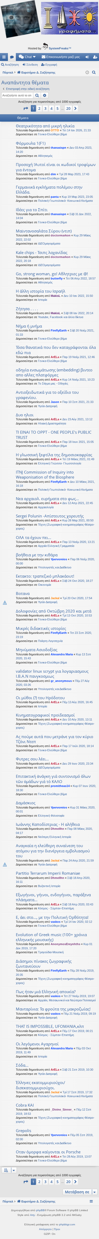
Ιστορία (42, 299)
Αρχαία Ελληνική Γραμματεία (56, 545)
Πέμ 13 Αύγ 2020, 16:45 (77, 702)
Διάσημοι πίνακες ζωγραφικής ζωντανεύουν (44, 963)
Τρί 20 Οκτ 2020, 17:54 (77, 598)
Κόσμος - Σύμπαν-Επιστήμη (56, 908)
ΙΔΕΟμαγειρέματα (49, 243)
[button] (26, 108)
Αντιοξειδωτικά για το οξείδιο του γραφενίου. (47, 395)
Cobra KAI (25, 1105)
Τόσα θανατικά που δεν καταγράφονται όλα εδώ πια (56, 350)
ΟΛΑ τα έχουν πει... (33, 537)
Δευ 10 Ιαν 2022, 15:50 (78, 295)
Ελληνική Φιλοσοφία (51, 815)
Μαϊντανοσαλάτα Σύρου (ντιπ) (44, 231)
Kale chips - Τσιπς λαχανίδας (41, 252)
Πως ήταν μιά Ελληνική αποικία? (46, 991)
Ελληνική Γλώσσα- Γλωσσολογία (59, 463)
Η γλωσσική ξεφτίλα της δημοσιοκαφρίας (54, 454)
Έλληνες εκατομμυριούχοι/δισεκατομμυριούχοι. (40, 1085)
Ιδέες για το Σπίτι (32, 209)
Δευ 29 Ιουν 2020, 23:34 (77, 763)
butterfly (57, 278)
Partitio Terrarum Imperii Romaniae (48, 873)
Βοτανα (23, 593)
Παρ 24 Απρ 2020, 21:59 (78, 860)
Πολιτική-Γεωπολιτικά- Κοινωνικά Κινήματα (65, 200)
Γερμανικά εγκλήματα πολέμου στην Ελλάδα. (49, 189)
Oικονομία (44, 584)
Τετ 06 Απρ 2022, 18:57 (81, 278)
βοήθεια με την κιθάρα (37, 554)
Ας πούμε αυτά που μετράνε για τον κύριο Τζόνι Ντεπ (54, 739)
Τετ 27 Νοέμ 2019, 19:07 (79, 996)
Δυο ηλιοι (25, 414)
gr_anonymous (61, 680)
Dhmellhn (57, 828)
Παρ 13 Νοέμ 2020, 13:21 (78, 541)
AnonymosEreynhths (65, 944)
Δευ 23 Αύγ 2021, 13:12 (77, 419)
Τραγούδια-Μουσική (51, 952)
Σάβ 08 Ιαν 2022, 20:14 (78, 313)
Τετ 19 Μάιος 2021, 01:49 (78, 459)
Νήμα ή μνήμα (29, 326)
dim (53, 174)
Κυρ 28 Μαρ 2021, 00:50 (77, 520)
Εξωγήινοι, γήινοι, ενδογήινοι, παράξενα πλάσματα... (53, 897)
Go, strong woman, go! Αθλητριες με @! (52, 273)
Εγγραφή (51, 64)
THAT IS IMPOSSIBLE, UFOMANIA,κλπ (50, 1026)
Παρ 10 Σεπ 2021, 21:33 (77, 401)
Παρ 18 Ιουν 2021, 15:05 (78, 441)
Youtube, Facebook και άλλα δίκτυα (60, 317)
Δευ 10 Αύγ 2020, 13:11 (77, 719)
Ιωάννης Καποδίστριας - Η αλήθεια (48, 824)
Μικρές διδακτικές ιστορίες (41, 628)
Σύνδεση (32, 64)
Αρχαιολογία (46, 507)
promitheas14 (60, 785)
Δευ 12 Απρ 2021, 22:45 (77, 503)
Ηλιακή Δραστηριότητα (52, 423)
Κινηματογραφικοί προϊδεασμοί (45, 715)
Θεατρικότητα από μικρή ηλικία (45, 125)
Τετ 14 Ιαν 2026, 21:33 (76, 130)
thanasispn (58, 147)
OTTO (55, 130)
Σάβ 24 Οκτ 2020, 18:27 (77, 580)
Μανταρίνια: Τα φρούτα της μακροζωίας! (53, 1009)
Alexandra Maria (62, 654)
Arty (32, 1215)
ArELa (55, 357)
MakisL (55, 295)
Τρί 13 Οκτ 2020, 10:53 (77, 615)
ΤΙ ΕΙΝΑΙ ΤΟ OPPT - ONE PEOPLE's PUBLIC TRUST (53, 434)
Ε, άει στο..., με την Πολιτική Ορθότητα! (52, 917)
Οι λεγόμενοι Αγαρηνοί (37, 1043)
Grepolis (23, 1130)
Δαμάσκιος (25, 802)
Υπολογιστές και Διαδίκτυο (54, 567)
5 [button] (57, 108)
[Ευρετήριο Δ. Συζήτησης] (49, 20)
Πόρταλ (8, 72)
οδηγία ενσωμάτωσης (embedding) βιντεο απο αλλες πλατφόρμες (54, 372)
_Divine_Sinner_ (62, 1109)
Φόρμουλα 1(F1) (30, 143)
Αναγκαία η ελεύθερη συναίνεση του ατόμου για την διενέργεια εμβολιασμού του (53, 850)
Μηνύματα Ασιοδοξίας (36, 649)
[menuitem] (27, 57)
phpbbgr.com (67, 1224)
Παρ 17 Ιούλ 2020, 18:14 (78, 746)
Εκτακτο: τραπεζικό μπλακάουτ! (45, 576)
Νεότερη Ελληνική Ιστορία (54, 836)
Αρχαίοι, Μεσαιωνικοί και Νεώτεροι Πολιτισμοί (67, 1000)
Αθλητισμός (45, 155)
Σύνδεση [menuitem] (88, 58)
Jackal (55, 598)
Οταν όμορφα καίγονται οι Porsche (48, 1151)
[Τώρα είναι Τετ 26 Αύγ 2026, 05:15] (87, 73)
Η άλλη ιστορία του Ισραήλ (40, 291)
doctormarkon (60, 235)
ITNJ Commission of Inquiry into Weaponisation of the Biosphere (45, 474)
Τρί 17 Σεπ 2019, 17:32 (77, 1092)
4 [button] (51, 108)
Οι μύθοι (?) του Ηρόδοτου (40, 697)
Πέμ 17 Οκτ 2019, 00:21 (77, 1031)
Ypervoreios (59, 559)
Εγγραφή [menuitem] (96, 58)
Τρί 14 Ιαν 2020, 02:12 (78, 921)
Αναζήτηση (12, 64)
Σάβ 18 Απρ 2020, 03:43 (77, 904)
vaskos (55, 921)
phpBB (40, 1210)
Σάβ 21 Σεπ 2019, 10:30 (77, 1069)
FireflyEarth (59, 330)
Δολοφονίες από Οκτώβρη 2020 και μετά (53, 611)
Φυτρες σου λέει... (32, 758)
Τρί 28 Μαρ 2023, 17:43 (74, 174)
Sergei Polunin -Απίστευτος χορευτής (50, 516)
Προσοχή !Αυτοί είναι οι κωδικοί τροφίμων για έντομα (56, 167)
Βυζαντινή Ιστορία (49, 886)
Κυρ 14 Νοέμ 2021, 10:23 (78, 379)
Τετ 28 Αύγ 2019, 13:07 (77, 1156)
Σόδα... (22, 1065)
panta (55, 196)
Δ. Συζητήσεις (13, 58)
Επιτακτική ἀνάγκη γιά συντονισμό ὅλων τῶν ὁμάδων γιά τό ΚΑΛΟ (53, 779)
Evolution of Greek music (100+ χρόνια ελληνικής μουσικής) (51, 937)
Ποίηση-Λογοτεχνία (50, 640)
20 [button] (68, 108)
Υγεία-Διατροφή (47, 406)
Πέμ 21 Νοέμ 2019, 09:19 (80, 1013)
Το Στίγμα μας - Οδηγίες (53, 383)
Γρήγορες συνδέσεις (5, 58)
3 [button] (45, 108)
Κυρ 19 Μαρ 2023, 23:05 (77, 196)
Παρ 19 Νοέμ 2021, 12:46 (78, 357)
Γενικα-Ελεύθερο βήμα (52, 134)
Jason (55, 401)
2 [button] (39, 108)
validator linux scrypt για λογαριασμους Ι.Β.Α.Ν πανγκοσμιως (52, 673)
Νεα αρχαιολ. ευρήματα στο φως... (47, 498)
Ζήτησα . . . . (27, 308)
